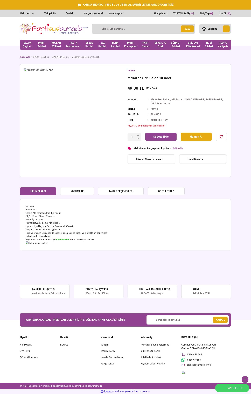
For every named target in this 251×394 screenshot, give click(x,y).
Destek (70, 13)
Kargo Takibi (107, 363)
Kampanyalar (116, 13)
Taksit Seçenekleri (121, 191)
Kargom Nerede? (93, 13)
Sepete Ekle (161, 136)
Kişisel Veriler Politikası (153, 363)
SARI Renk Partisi (160, 103)
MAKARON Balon (160, 99)
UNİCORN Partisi (194, 99)
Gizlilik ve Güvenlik (150, 351)
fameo (131, 70)
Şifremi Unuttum (29, 357)
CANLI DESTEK (234, 388)
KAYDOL (220, 319)
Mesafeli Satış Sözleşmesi (155, 344)
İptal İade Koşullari (151, 357)
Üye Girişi (25, 351)
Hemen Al (196, 136)
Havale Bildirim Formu (112, 357)
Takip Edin (50, 13)
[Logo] (54, 29)
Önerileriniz (166, 191)
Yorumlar (77, 191)
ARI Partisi (177, 99)
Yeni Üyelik (26, 344)
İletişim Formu (108, 351)
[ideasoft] (107, 391)
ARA (187, 28)
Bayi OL (64, 344)
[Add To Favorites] (221, 137)
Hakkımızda (27, 13)
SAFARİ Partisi (214, 99)
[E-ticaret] (125, 391)
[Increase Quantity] (138, 135)
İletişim (105, 344)
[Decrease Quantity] (138, 138)
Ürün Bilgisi (38, 191)
